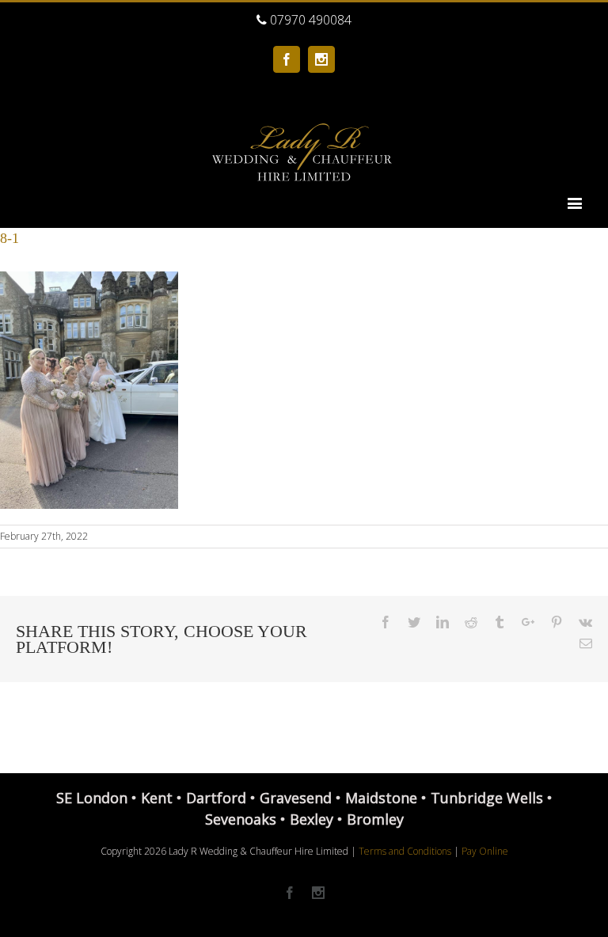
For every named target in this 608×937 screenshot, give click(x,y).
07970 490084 (309, 19)
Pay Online (485, 851)
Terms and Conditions (405, 851)
